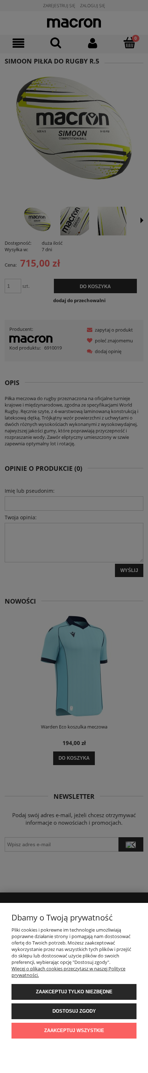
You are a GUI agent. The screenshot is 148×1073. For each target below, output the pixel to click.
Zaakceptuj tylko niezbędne (74, 991)
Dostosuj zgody (74, 1011)
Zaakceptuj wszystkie (74, 1030)
